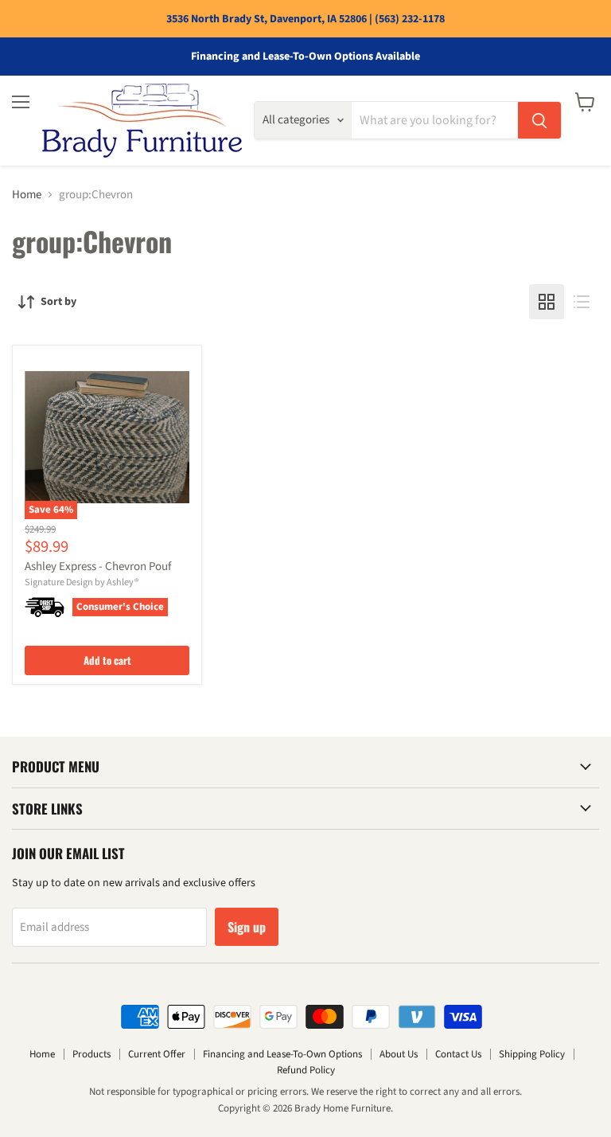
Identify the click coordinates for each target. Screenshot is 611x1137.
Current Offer (156, 1054)
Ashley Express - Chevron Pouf (98, 566)
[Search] (539, 120)
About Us (398, 1054)
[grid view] (546, 301)
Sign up (247, 926)
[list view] (581, 301)
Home (26, 194)
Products (91, 1054)
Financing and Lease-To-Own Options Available (305, 56)
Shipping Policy (532, 1054)
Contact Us (458, 1054)
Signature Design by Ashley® (81, 582)
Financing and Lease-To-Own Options (282, 1054)
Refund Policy (306, 1070)
